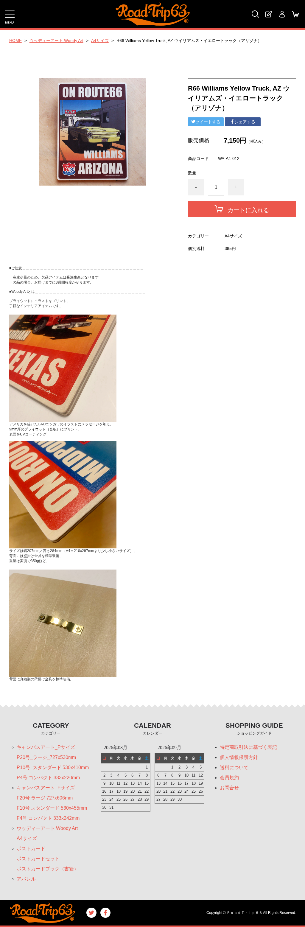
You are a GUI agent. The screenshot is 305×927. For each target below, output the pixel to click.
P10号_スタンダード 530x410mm (53, 767)
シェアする (244, 121)
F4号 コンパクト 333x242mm (48, 818)
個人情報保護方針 (239, 757)
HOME (15, 40)
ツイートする (207, 121)
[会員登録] (268, 14)
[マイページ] (282, 14)
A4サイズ (100, 40)
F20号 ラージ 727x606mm (45, 797)
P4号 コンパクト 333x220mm (48, 777)
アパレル (26, 878)
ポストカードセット (38, 858)
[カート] (295, 14)
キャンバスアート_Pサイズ (46, 747)
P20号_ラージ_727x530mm (46, 757)
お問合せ (229, 787)
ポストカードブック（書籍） (48, 868)
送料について (234, 767)
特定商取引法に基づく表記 (248, 747)
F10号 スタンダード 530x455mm (52, 808)
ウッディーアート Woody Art (56, 40)
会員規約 (229, 777)
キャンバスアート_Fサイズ (46, 787)
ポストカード (31, 848)
